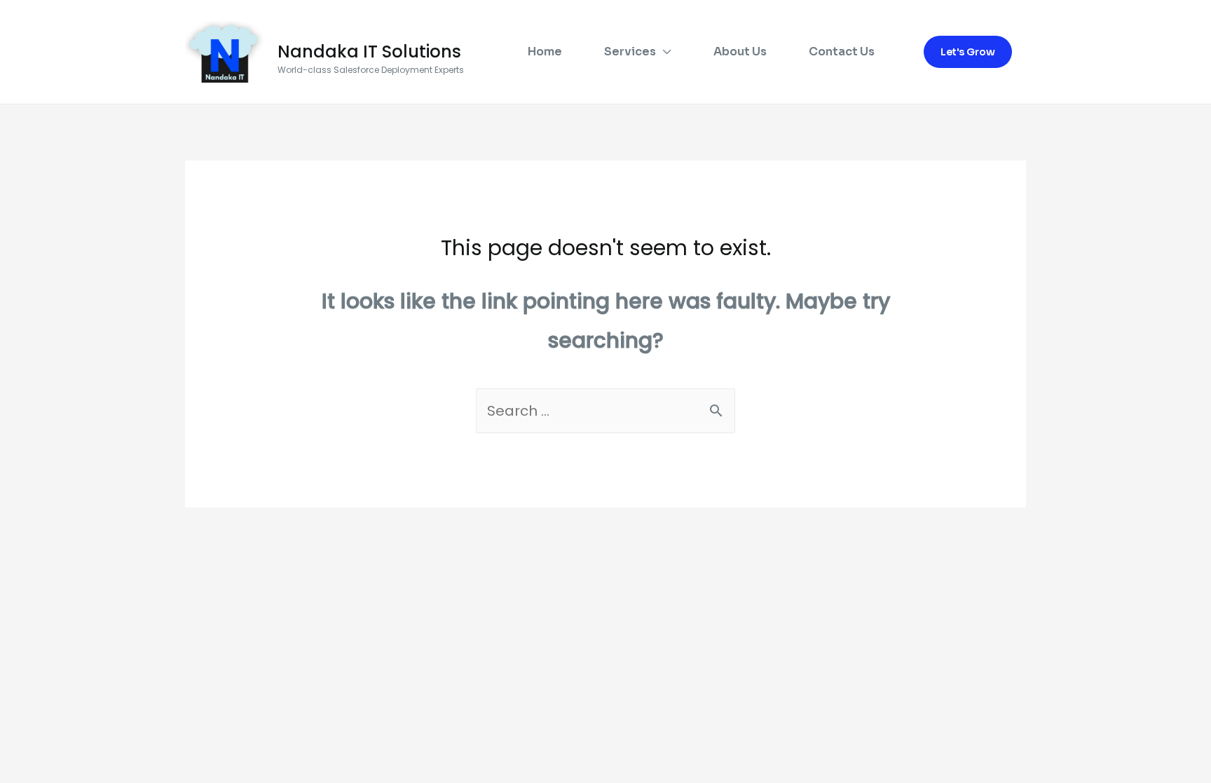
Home (545, 51)
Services (630, 51)
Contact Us (842, 51)
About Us (740, 51)
